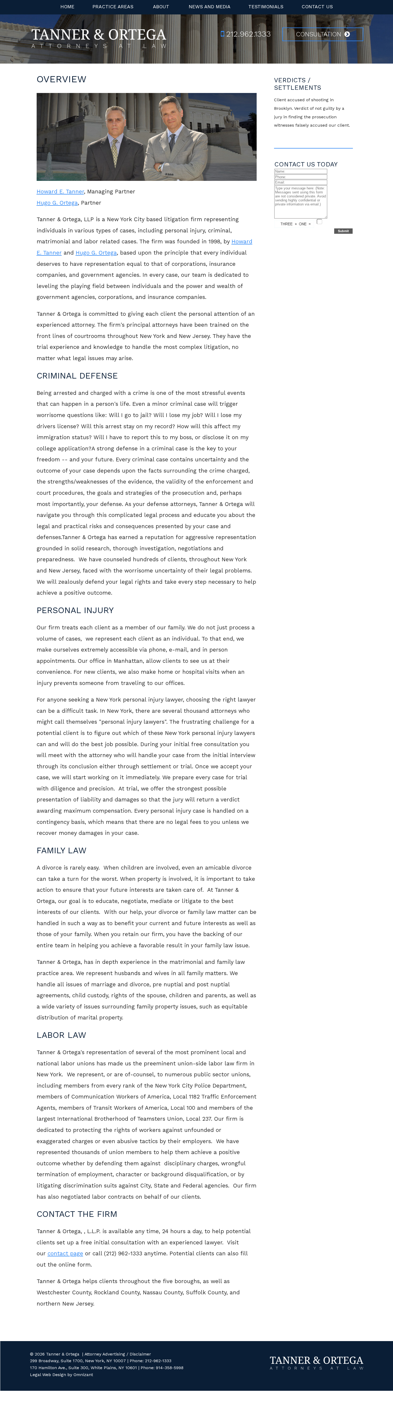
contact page (65, 1253)
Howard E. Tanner (60, 191)
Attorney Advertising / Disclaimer (117, 1354)
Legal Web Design (48, 1374)
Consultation (318, 34)
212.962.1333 (248, 33)
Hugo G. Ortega (57, 203)
